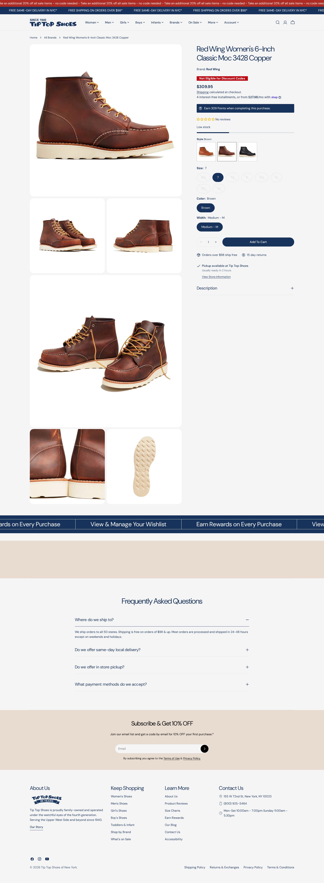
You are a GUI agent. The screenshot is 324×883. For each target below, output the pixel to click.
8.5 (264, 178)
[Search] (277, 22)
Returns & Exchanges (224, 867)
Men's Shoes (119, 803)
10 (221, 190)
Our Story (36, 827)
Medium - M (209, 227)
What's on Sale (121, 839)
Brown (205, 208)
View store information (216, 276)
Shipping (203, 92)
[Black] (247, 151)
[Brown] (206, 151)
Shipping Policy (194, 867)
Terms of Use (172, 758)
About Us (171, 796)
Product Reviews (176, 803)
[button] (206, 119)
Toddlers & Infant (122, 825)
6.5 (205, 178)
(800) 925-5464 (235, 803)
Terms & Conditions (280, 867)
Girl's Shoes (119, 811)
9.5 (205, 190)
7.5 (234, 178)
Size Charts (172, 811)
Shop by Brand (121, 832)
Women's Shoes (121, 796)
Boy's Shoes (119, 818)
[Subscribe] (204, 749)
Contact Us (172, 832)
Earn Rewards (174, 818)
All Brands (50, 37)
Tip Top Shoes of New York (59, 867)
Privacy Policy (253, 867)
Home (33, 37)
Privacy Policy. (192, 758)
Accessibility (174, 839)
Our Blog (171, 825)
